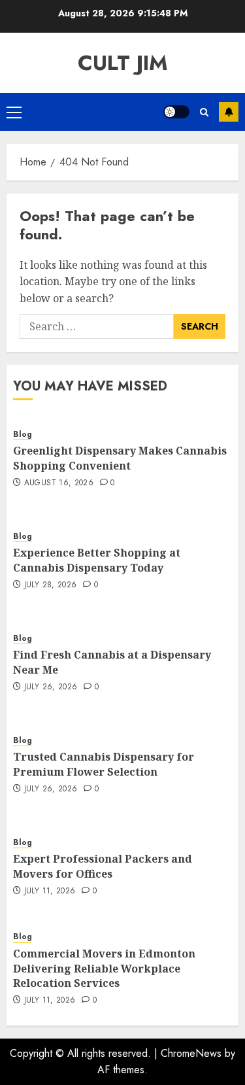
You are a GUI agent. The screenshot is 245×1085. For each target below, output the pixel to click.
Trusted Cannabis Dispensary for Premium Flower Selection (103, 763)
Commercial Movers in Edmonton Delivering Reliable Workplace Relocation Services (104, 968)
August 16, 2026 (58, 483)
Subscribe (228, 112)
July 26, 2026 (51, 687)
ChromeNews (191, 1053)
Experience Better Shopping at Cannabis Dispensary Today (96, 559)
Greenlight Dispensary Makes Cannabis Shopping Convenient (120, 457)
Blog (22, 434)
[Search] (204, 112)
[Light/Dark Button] (176, 111)
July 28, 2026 (50, 585)
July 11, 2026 (50, 891)
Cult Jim (123, 63)
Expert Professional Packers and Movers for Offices (102, 866)
